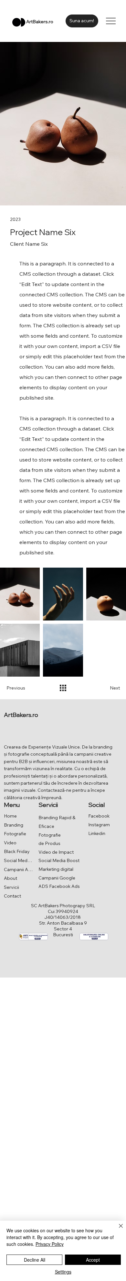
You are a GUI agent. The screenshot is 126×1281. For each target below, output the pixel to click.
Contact (12, 896)
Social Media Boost (18, 860)
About (10, 878)
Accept (93, 1259)
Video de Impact (56, 852)
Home (10, 816)
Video (10, 843)
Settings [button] (63, 1271)
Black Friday (17, 851)
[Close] (117, 1229)
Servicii (11, 887)
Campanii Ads (18, 869)
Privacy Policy (50, 1244)
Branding (13, 825)
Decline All (34, 1259)
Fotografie (15, 834)
